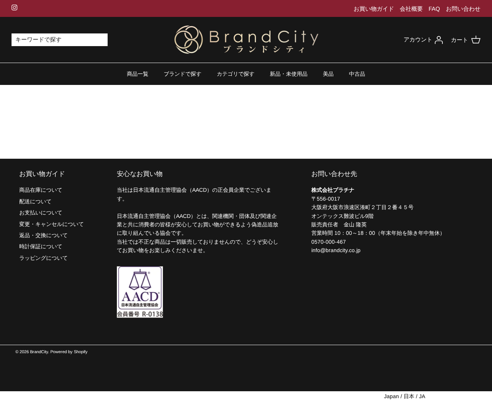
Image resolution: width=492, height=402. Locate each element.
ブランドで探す (182, 74)
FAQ (434, 8)
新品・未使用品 (289, 74)
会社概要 (411, 8)
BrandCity (39, 351)
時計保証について (40, 246)
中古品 (357, 74)
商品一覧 (137, 74)
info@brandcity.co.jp (336, 250)
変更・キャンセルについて (51, 224)
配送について (35, 201)
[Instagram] (14, 7)
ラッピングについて (43, 258)
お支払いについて (40, 212)
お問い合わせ (463, 8)
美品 (328, 74)
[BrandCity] (246, 40)
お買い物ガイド (374, 8)
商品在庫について (40, 190)
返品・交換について (43, 235)
